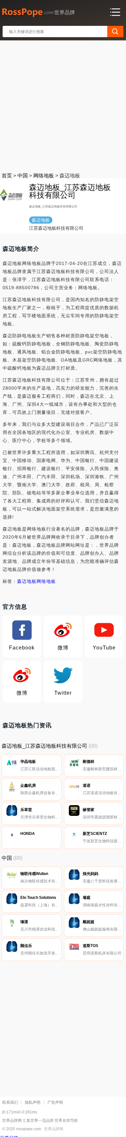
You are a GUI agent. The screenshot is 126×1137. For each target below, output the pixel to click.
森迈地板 (27, 581)
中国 (22, 175)
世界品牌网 (53, 1129)
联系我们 (10, 1102)
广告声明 (55, 1102)
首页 (7, 175)
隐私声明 (32, 1102)
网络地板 (43, 175)
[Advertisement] (63, 105)
